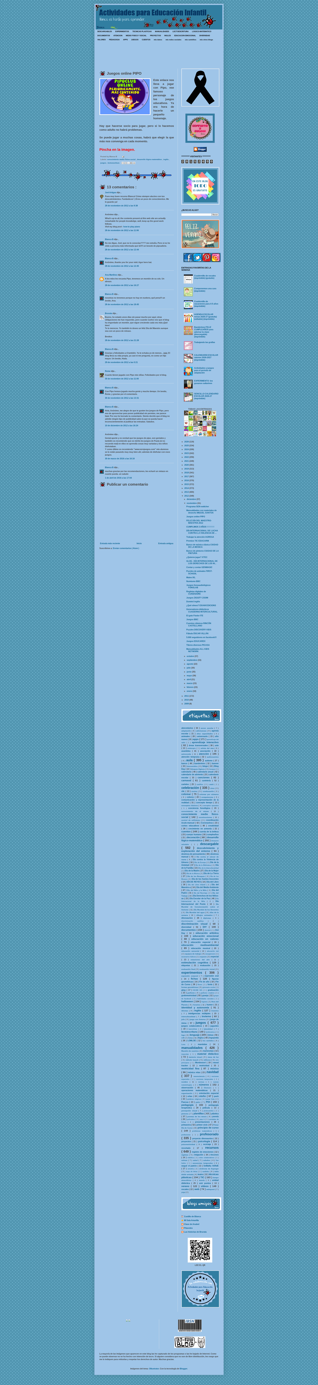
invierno (207, 1016)
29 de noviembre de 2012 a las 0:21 (121, 362)
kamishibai (193, 1029)
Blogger (183, 1369)
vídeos (205, 1186)
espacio (203, 957)
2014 (186, 488)
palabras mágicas (194, 1099)
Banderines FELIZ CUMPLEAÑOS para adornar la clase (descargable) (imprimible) (203, 332)
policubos (191, 1119)
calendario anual (205, 772)
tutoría (202, 1180)
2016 (186, 480)
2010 (186, 700)
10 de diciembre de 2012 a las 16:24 (121, 425)
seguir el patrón (189, 1166)
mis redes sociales (173, 40)
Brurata (109, 313)
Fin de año (204, 982)
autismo (209, 761)
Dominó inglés (193, 602)
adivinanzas (201, 731)
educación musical (201, 948)
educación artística (207, 933)
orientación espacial (209, 1093)
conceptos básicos (190, 805)
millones (208, 1060)
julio (189, 668)
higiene (204, 1002)
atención (204, 754)
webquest (210, 1189)
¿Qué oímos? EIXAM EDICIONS (201, 605)
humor (210, 1005)
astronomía (186, 754)
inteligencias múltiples (200, 1013)
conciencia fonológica (200, 808)
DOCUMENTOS (103, 36)
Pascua (185, 1102)
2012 (186, 496)
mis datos (158, 40)
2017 (186, 476)
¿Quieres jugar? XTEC (196, 557)
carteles (185, 784)
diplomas (208, 918)
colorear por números (209, 794)
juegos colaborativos (192, 1026)
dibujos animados (205, 915)
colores (191, 797)
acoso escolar (207, 728)
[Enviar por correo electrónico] (122, 163)
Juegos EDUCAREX (195, 641)
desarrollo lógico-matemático (149, 159)
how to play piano (131, 227)
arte (217, 745)
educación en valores (205, 939)
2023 (186, 453)
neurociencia (200, 1076)
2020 (186, 465)
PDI (208, 1102)
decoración (193, 837)
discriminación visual (195, 924)
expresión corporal (190, 976)
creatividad (213, 826)
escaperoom (211, 954)
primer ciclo (202, 1125)
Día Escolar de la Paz (200, 898)
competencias (207, 797)
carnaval (187, 780)
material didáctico (208, 1054)
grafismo (191, 993)
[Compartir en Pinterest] (134, 163)
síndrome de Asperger (209, 1169)
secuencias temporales (203, 1163)
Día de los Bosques (196, 876)
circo (212, 788)
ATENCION (117, 36)
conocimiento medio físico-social (121, 159)
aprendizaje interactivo (205, 742)
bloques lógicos (198, 769)
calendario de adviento (192, 774)
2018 (186, 473)
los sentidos (209, 1041)
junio (189, 672)
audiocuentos (213, 757)
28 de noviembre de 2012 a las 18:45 (122, 304)
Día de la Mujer (212, 871)
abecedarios (187, 728)
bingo (205, 766)
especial (215, 957)
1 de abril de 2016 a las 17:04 (118, 478)
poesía (215, 1116)
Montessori (201, 1063)
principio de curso (208, 1127)
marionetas (208, 1051)
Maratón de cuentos (190, 1051)
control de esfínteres (191, 820)
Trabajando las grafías (204, 342)
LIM (183, 1038)
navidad (213, 1072)
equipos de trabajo (193, 954)
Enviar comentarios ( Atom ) (126, 548)
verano (186, 1186)
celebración (190, 787)
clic (183, 791)
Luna (184, 1044)
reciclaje (207, 1144)
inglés (166, 159)
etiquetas (186, 965)
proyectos (186, 1141)
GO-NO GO (198, 990)
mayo (189, 676)
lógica (201, 1038)
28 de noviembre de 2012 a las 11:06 (122, 230)
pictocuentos (209, 1111)
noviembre (192, 503)
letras (211, 1035)
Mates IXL (191, 577)
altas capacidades (205, 734)
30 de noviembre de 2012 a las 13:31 (122, 398)
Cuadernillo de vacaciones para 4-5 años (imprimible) (206, 303)
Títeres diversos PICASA (198, 645)
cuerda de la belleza (209, 832)
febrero (190, 687)
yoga (183, 1192)
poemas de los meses (197, 1117)
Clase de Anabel (191, 1224)
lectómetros (210, 1032)
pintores (185, 1114)
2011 (186, 696)
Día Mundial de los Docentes (206, 910)
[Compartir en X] (128, 163)
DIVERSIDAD (204, 36)
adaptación (186, 731)
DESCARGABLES (104, 31)
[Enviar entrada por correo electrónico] (122, 157)
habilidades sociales (206, 999)
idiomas (185, 1011)
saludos (207, 1160)
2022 (186, 457)
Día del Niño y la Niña (197, 890)
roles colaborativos (207, 1158)
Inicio (139, 543)
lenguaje (195, 1035)
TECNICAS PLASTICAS (142, 31)
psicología (204, 1141)
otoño (203, 1096)
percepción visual (189, 1111)
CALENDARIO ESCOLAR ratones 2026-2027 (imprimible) (206, 357)
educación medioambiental (200, 945)
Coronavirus (207, 823)
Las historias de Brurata (195, 1232)
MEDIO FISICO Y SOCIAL (136, 36)
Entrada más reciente (110, 543)
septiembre (192, 660)
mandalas (204, 1044)
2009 (186, 704)
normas (202, 1082)
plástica (215, 1114)
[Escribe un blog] (125, 163)
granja (205, 995)
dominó (208, 930)
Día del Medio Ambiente (207, 887)
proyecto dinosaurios (203, 1138)
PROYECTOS (155, 36)
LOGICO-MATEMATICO (201, 31)
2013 (186, 492)
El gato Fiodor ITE (194, 616)
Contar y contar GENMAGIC (199, 567)
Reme (108, 371)
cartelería (207, 781)
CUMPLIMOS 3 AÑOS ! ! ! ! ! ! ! (200, 527)
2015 (186, 484)
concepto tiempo (204, 803)
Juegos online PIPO (195, 517)
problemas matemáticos (202, 1131)
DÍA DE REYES (194, 882)
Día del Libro (213, 882)
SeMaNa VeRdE (211, 1166)
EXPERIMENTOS (122, 31)
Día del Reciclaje (201, 893)
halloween (187, 1001)
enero (190, 691)
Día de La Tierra (211, 873)
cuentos (186, 831)
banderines (200, 763)
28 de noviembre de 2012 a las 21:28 (122, 340)
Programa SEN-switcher (197, 506)
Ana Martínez (111, 275)
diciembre (192, 499)
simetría (191, 1169)
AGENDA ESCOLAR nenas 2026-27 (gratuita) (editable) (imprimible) (205, 316)
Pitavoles (188, 1228)
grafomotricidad (189, 995)
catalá (212, 784)
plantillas (199, 1113)
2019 (186, 469)
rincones (214, 1155)
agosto (190, 664)
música (214, 1068)
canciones (204, 777)
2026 (186, 442)
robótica (191, 1158)
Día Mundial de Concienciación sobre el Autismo (200, 907)
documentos (189, 930)
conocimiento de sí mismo (196, 811)
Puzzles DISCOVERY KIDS (198, 630)
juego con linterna (198, 1019)
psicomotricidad (189, 1144)
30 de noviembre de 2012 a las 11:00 (122, 379)
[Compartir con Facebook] (131, 163)
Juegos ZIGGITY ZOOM (197, 598)
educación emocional (206, 936)
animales (186, 736)
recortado (187, 1148)
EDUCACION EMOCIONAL (185, 36)
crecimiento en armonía (200, 829)
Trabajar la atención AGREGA (200, 537)
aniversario (203, 736)
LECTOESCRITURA (181, 31)
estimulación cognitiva (195, 962)
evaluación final (188, 969)
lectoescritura (114, 163)
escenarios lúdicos (188, 957)
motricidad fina (191, 1068)
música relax (194, 1072)
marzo (190, 683)
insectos (215, 1011)
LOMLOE (192, 1041)
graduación (213, 990)
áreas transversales (199, 745)
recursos (212, 1147)
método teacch (192, 1060)
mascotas (185, 1054)
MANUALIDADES (162, 31)
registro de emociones (203, 1152)
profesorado (209, 1134)
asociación (206, 751)
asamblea (186, 751)
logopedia (214, 1038)
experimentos (193, 972)
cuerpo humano (194, 834)
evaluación (206, 965)
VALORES (101, 40)
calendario (186, 772)
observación (188, 1088)
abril (189, 679)
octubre (191, 656)
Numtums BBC (193, 581)
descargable (209, 844)
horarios (197, 1005)
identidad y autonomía (196, 1007)
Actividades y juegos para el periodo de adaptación (204, 370)
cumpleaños (213, 834)
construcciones (206, 817)
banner (215, 763)
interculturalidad (188, 1017)
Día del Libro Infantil (197, 885)
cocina (194, 791)
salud (196, 1160)
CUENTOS (146, 40)
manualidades (193, 1047)
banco (184, 763)
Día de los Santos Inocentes (205, 879)
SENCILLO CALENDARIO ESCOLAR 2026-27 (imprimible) (206, 396)
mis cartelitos (190, 40)
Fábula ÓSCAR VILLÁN (197, 633)
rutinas (184, 1160)
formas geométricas (190, 987)
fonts (210, 984)
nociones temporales (205, 1079)
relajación (199, 1155)
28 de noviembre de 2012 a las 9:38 (121, 206)
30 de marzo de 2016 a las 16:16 (120, 459)
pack (216, 1096)
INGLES (167, 36)
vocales (185, 1189)
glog (184, 990)
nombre (185, 1082)
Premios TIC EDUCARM (197, 541)
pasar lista (210, 1099)
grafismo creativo (207, 993)
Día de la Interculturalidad (209, 868)
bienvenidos (192, 766)
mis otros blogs (206, 40)
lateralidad (209, 1029)
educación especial (201, 942)
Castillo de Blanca (192, 1216)
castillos (200, 784)
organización (187, 1093)
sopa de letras (192, 1171)
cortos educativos (191, 826)
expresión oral (211, 976)
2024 (186, 449)
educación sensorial (190, 951)
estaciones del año (201, 960)
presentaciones (203, 1122)
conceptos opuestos (211, 805)
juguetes (214, 1026)
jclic (183, 1019)
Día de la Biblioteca (203, 865)
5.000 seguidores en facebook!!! (201, 637)
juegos (103, 163)
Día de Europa (200, 862)
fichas (195, 978)
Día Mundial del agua (195, 912)
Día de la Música (193, 873)
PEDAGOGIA (114, 40)
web (197, 1189)
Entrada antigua (165, 543)
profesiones (186, 1135)
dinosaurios (187, 918)
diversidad (187, 927)
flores (200, 984)
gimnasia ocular (209, 987)
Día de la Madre (192, 871)
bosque (212, 769)
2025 (186, 445)
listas (190, 1038)
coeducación (209, 791)
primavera (186, 1125)
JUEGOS (134, 40)
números (204, 1084)
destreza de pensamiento (193, 854)
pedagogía (188, 1105)
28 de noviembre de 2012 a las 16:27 (122, 285)
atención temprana (190, 757)
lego (183, 1035)
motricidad (205, 1065)
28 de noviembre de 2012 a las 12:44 (122, 250)
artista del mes (208, 748)
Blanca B (109, 239)
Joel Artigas (111, 192)
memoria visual (196, 1057)
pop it (202, 1119)
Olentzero (208, 1088)
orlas (190, 1096)
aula (190, 760)
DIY (206, 927)
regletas (185, 1155)
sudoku (206, 1171)
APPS (125, 40)
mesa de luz (213, 1057)
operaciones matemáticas (195, 1090)
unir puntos (205, 1183)
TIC (202, 1177)
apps (196, 739)
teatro (201, 1174)
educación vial (213, 951)
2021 (186, 461)
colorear (186, 794)
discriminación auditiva (194, 921)
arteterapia (191, 748)
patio (198, 1102)
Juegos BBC (192, 619)
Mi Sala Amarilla (191, 1220)
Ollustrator (154, 1369)
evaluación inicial (207, 969)
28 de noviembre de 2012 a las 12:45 (122, 266)
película (207, 1108)
